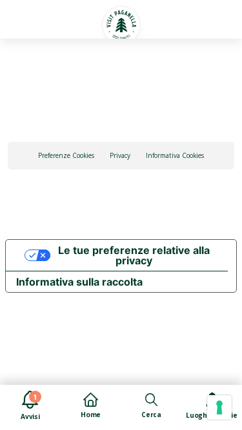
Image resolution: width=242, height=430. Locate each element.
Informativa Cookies (175, 155)
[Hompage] (121, 25)
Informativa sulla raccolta (79, 281)
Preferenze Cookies (66, 155)
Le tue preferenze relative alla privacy (134, 255)
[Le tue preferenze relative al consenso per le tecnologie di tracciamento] (219, 407)
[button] (28, 17)
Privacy (120, 155)
